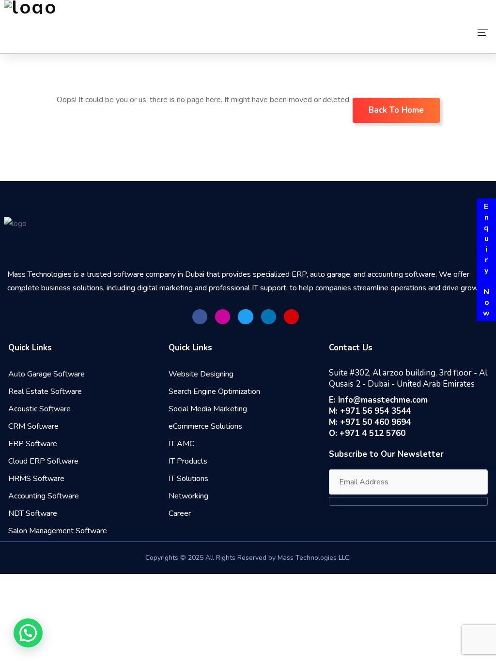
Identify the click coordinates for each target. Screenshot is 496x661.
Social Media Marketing (208, 409)
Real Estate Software (45, 391)
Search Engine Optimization (214, 391)
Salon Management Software (57, 531)
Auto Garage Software (46, 374)
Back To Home (396, 110)
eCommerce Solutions (205, 426)
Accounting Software (43, 496)
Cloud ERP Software (43, 461)
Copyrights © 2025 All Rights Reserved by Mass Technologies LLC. (248, 557)
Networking (188, 496)
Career (180, 513)
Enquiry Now (486, 259)
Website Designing (201, 374)
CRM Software (33, 426)
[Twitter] (245, 316)
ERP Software (32, 443)
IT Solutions (188, 478)
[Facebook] (199, 316)
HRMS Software (36, 478)
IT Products (188, 461)
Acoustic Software (39, 409)
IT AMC (181, 443)
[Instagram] (222, 316)
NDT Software (32, 513)
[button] (28, 632)
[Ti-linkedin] (268, 316)
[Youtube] (291, 316)
